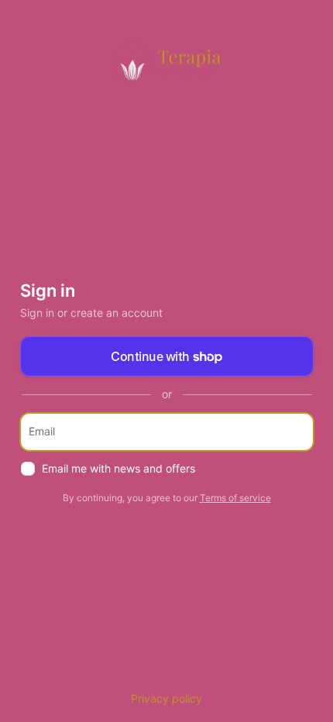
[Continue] (295, 431)
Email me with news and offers (118, 468)
